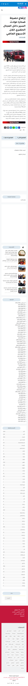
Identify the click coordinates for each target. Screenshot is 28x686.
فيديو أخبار (23, 560)
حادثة (24, 473)
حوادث (23, 476)
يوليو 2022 (23, 393)
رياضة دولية (21, 649)
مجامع (23, 563)
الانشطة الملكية (21, 442)
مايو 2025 (23, 330)
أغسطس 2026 (21, 303)
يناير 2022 (23, 404)
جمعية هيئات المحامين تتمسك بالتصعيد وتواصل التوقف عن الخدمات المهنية (10, 290)
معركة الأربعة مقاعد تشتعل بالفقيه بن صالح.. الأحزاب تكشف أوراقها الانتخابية (10, 275)
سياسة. (23, 532)
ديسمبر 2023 (22, 362)
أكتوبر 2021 (22, 410)
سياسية (23, 535)
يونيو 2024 (23, 351)
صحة (24, 538)
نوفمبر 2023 (22, 364)
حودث (23, 479)
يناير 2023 (23, 382)
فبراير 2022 (22, 403)
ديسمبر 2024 (22, 340)
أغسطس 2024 (21, 347)
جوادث (23, 470)
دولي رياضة (22, 493)
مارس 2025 (22, 334)
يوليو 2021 (23, 416)
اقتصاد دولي (22, 440)
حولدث (23, 482)
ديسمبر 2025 (22, 317)
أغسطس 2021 (21, 414)
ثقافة (24, 459)
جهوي (23, 462)
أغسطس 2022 (21, 391)
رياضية (23, 521)
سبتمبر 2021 (22, 412)
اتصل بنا (17, 683)
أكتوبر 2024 (22, 343)
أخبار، (24, 434)
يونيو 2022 (23, 395)
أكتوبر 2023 (22, 366)
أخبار (24, 431)
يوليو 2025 (23, 327)
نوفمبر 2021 (22, 408)
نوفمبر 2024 (22, 342)
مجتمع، (23, 569)
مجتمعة (23, 574)
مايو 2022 (23, 397)
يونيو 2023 (23, 373)
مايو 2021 (23, 419)
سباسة (23, 524)
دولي (24, 487)
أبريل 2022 (23, 399)
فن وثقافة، (22, 555)
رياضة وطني (22, 515)
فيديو (24, 557)
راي (24, 501)
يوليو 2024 (22, 349)
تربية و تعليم (22, 448)
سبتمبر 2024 (22, 345)
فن (24, 549)
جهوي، (23, 465)
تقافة (24, 454)
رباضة (23, 504)
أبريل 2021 (23, 421)
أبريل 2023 (23, 377)
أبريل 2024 (22, 354)
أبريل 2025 (23, 332)
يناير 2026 (23, 316)
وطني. (23, 580)
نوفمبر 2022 (22, 386)
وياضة (23, 585)
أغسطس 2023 (21, 369)
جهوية (23, 468)
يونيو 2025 (23, 329)
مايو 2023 (23, 375)
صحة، (23, 541)
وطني (24, 577)
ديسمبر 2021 (22, 406)
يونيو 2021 (23, 417)
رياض (24, 507)
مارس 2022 (22, 401)
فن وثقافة (23, 552)
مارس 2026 (22, 312)
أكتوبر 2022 (22, 388)
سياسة (12, 652)
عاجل (24, 546)
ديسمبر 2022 (22, 384)
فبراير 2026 (22, 314)
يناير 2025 (23, 338)
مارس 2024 (22, 356)
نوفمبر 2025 (22, 319)
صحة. (23, 543)
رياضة (23, 510)
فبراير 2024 (22, 358)
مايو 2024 (23, 353)
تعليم (24, 451)
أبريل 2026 (23, 310)
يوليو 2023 (23, 371)
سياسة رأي (22, 529)
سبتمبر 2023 (22, 367)
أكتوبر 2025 (22, 321)
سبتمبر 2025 (22, 323)
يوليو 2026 (23, 305)
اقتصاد (23, 437)
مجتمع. (23, 571)
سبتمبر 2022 (22, 390)
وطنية (23, 583)
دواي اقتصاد (22, 484)
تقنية (24, 456)
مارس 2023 (22, 378)
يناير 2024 (23, 360)
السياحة (23, 445)
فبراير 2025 (22, 336)
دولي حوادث (22, 490)
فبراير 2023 (22, 380)
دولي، (24, 496)
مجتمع (23, 566)
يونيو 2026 (23, 306)
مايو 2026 (23, 308)
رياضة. (23, 518)
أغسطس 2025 (21, 325)
